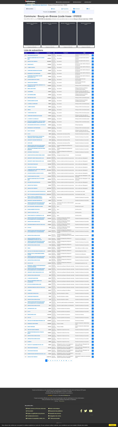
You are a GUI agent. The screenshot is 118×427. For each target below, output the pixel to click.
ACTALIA (29, 227)
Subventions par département (40, 5)
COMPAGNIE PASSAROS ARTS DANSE (35, 70)
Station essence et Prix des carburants (36, 408)
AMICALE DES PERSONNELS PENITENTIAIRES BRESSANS (36, 149)
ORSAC (29, 248)
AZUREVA (29, 290)
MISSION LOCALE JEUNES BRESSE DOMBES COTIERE (36, 254)
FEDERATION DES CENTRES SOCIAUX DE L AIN (36, 353)
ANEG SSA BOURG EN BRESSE (33, 329)
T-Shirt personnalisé (54, 418)
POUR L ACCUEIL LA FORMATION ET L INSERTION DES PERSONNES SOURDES (35, 197)
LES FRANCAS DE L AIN (32, 308)
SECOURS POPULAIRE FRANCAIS (34, 182)
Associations (28, 5)
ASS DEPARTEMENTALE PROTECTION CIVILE (36, 224)
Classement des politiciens (56, 411)
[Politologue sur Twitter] (86, 411)
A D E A (29, 133)
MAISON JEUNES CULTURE (33, 100)
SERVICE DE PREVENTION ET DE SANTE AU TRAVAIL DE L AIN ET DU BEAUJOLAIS (36, 137)
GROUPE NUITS (30, 64)
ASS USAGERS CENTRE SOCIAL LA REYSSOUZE (37, 124)
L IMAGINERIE (30, 91)
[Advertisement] (59, 372)
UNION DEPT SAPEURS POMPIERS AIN (35, 139)
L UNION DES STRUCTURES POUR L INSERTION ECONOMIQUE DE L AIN (36, 170)
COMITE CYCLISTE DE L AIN (33, 212)
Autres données (77, 2)
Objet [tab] (53, 8)
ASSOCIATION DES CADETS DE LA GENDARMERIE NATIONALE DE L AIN (34, 239)
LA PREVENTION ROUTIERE (33, 278)
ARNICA (29, 109)
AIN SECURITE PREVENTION (33, 293)
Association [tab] (30, 8)
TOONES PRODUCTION (32, 112)
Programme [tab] (65, 8)
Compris (112, 425)
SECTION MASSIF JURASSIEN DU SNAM (35, 206)
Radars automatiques (54, 408)
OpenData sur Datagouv (67, 391)
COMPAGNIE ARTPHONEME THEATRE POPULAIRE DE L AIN (35, 76)
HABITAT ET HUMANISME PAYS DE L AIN (35, 344)
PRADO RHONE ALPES (32, 314)
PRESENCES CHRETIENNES (33, 323)
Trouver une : (50, 11)
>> (71, 360)
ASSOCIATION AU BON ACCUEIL (34, 221)
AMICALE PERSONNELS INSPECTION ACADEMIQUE (35, 281)
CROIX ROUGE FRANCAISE (33, 55)
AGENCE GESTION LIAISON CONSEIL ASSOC (36, 155)
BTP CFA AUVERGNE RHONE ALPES (34, 284)
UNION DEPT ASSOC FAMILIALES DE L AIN (36, 158)
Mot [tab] (89, 8)
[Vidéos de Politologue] (91, 411)
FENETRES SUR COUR (32, 97)
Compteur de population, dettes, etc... (36, 418)
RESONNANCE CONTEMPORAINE (34, 73)
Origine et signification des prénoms (36, 413)
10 (66, 360)
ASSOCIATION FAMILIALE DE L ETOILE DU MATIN (36, 333)
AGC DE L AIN (30, 263)
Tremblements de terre (32, 416)
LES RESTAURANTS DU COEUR (33, 79)
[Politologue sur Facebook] (81, 411)
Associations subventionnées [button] (63, 2)
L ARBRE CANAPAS (31, 67)
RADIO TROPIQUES (31, 130)
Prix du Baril (30, 411)
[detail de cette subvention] (93, 55)
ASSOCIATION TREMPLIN (32, 61)
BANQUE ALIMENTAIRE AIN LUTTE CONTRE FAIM (36, 58)
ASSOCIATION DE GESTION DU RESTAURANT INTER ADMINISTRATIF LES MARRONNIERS (36, 146)
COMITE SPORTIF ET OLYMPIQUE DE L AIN (36, 215)
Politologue (66, 395)
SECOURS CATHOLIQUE (32, 167)
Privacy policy (61, 401)
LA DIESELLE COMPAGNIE (32, 103)
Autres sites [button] (88, 2)
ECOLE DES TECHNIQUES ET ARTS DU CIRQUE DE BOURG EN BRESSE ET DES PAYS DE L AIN (36, 122)
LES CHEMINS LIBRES (32, 94)
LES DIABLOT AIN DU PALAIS (33, 152)
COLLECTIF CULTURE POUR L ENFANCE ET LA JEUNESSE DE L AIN (36, 86)
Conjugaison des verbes (55, 416)
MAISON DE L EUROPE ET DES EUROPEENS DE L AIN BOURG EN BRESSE (37, 266)
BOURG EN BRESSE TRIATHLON (33, 209)
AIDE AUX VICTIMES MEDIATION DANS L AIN (36, 251)
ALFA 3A (29, 317)
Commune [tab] (77, 8)
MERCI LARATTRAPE (32, 88)
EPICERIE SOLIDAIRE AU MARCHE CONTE (36, 173)
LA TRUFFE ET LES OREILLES (33, 118)
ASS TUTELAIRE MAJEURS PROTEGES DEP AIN (36, 191)
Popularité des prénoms (55, 413)
